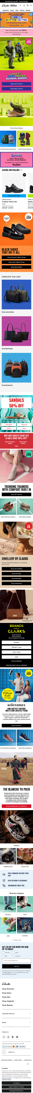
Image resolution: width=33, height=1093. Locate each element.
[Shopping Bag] (27, 5)
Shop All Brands (16, 661)
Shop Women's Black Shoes (16, 257)
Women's (6, 10)
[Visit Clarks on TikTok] (12, 1037)
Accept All (16, 1083)
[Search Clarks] (20, 5)
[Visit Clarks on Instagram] (8, 1037)
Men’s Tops (16, 652)
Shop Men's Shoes (23, 442)
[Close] (28, 1064)
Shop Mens (6, 993)
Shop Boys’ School (16, 89)
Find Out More (16, 34)
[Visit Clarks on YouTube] (17, 1037)
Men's (12, 10)
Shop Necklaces (16, 583)
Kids (17, 10)
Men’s (9, 428)
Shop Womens (8, 989)
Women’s (24, 424)
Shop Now (9, 424)
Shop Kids (6, 997)
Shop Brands (7, 1005)
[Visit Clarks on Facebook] (4, 1037)
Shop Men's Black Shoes (17, 262)
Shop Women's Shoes (10, 442)
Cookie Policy (28, 1060)
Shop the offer (14, 25)
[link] (14, 192)
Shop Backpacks (7, 385)
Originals (17, 956)
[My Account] (24, 5)
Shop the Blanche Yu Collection (16, 806)
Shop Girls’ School (16, 84)
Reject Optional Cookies (16, 1087)
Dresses (16, 642)
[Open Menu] (31, 5)
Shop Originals (8, 1001)
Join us (16, 966)
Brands (28, 10)
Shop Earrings (16, 573)
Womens (7, 952)
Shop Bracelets (16, 578)
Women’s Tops (16, 647)
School (22, 10)
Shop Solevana (16, 725)
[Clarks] (9, 5)
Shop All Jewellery (16, 569)
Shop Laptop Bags (8, 312)
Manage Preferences (16, 1090)
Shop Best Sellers (16, 267)
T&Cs (21, 25)
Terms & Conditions (6, 1060)
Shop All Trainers (16, 494)
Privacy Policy (7, 972)
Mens (16, 952)
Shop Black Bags (7, 348)
